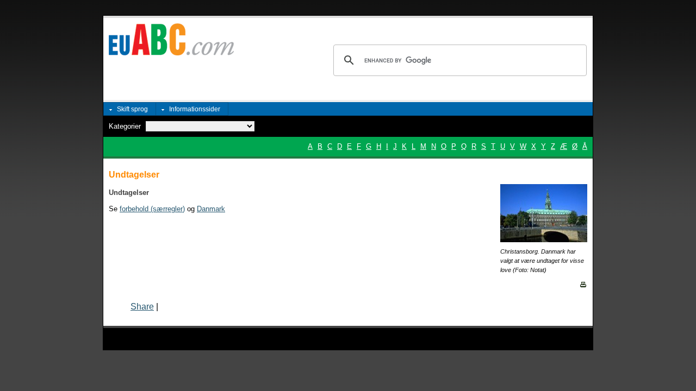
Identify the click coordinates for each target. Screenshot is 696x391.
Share (142, 306)
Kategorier (125, 126)
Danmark (211, 209)
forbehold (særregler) (152, 209)
